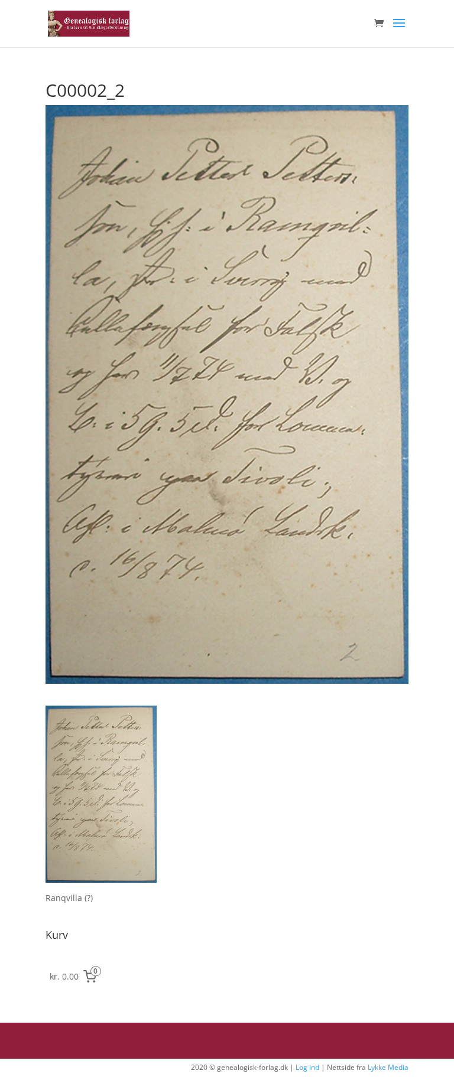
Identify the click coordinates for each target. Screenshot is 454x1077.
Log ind (307, 1067)
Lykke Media (388, 1067)
